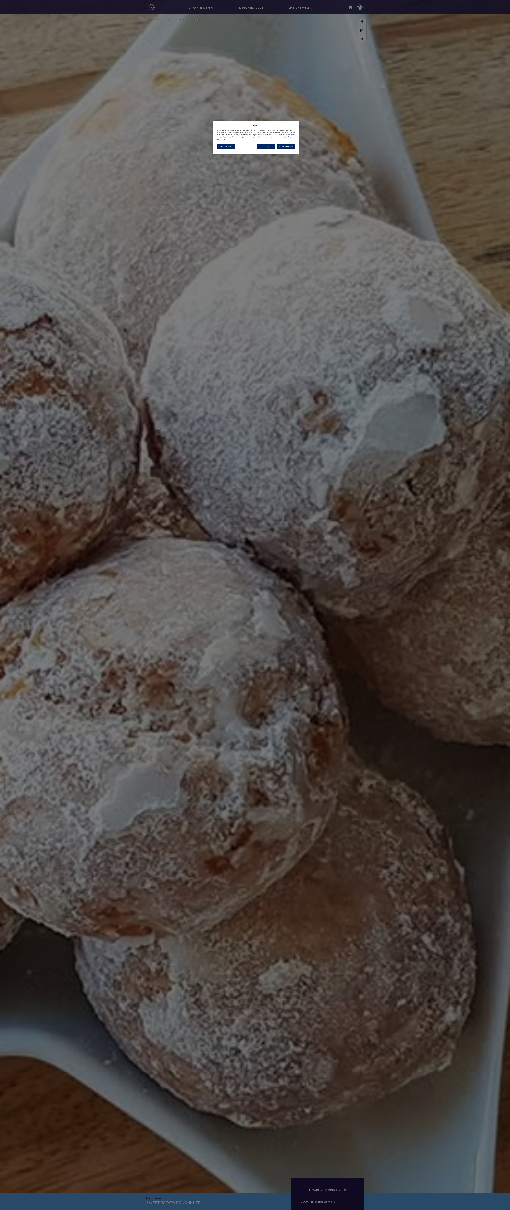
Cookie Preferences (225, 146)
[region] (256, 137)
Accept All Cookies (286, 146)
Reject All (266, 146)
